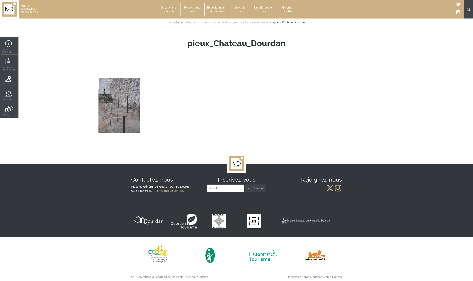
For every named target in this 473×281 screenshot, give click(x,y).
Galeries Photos (287, 9)
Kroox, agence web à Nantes (322, 277)
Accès (5, 85)
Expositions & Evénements (216, 9)
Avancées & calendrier (258, 22)
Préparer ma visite (192, 9)
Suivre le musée (239, 9)
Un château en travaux (263, 9)
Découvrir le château (168, 9)
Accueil (172, 22)
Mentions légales (197, 277)
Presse (5, 115)
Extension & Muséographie (226, 22)
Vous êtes (7, 100)
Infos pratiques (7, 50)
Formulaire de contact (169, 190)
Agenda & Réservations (9, 68)
